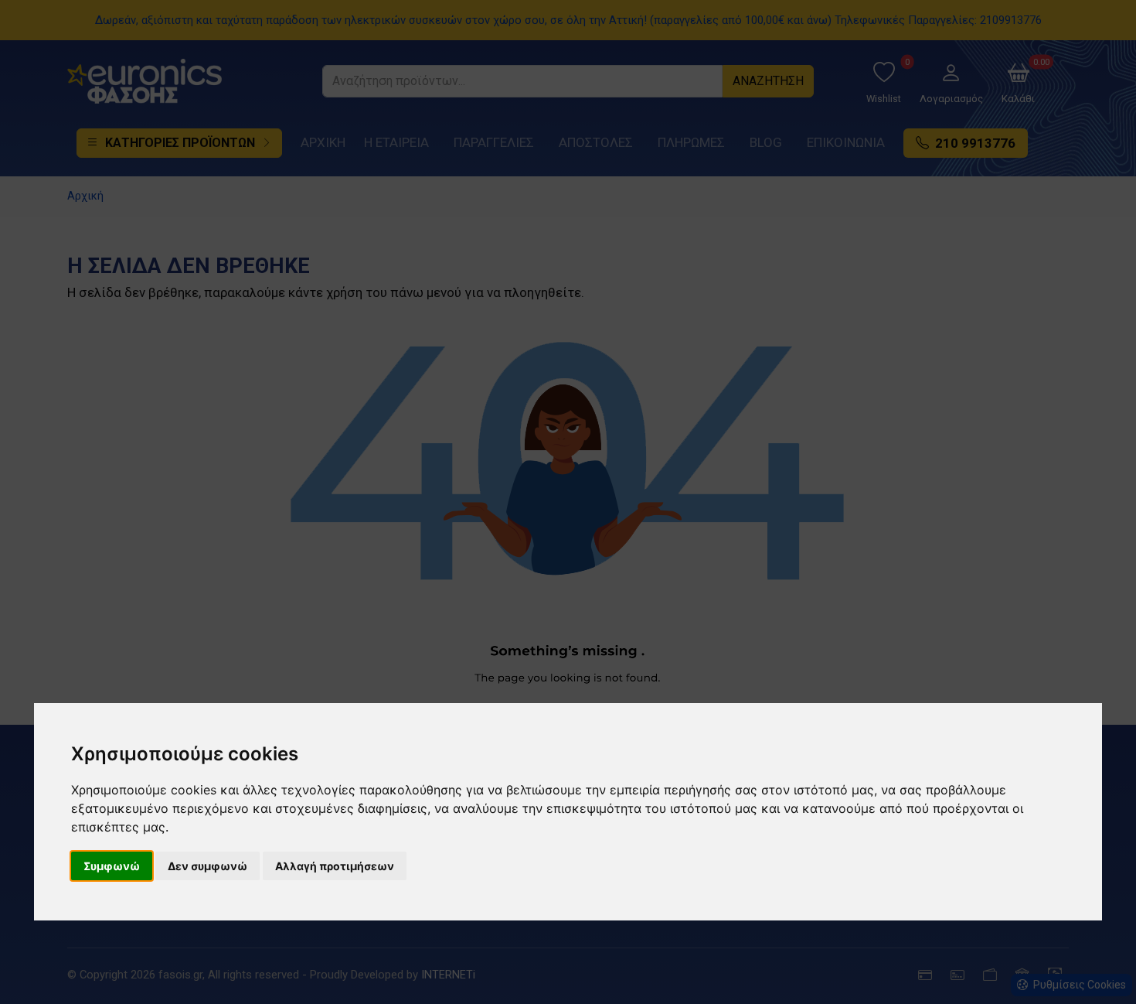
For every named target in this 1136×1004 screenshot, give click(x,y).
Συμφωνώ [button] (111, 866)
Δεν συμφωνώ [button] (207, 866)
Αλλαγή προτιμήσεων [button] (334, 866)
